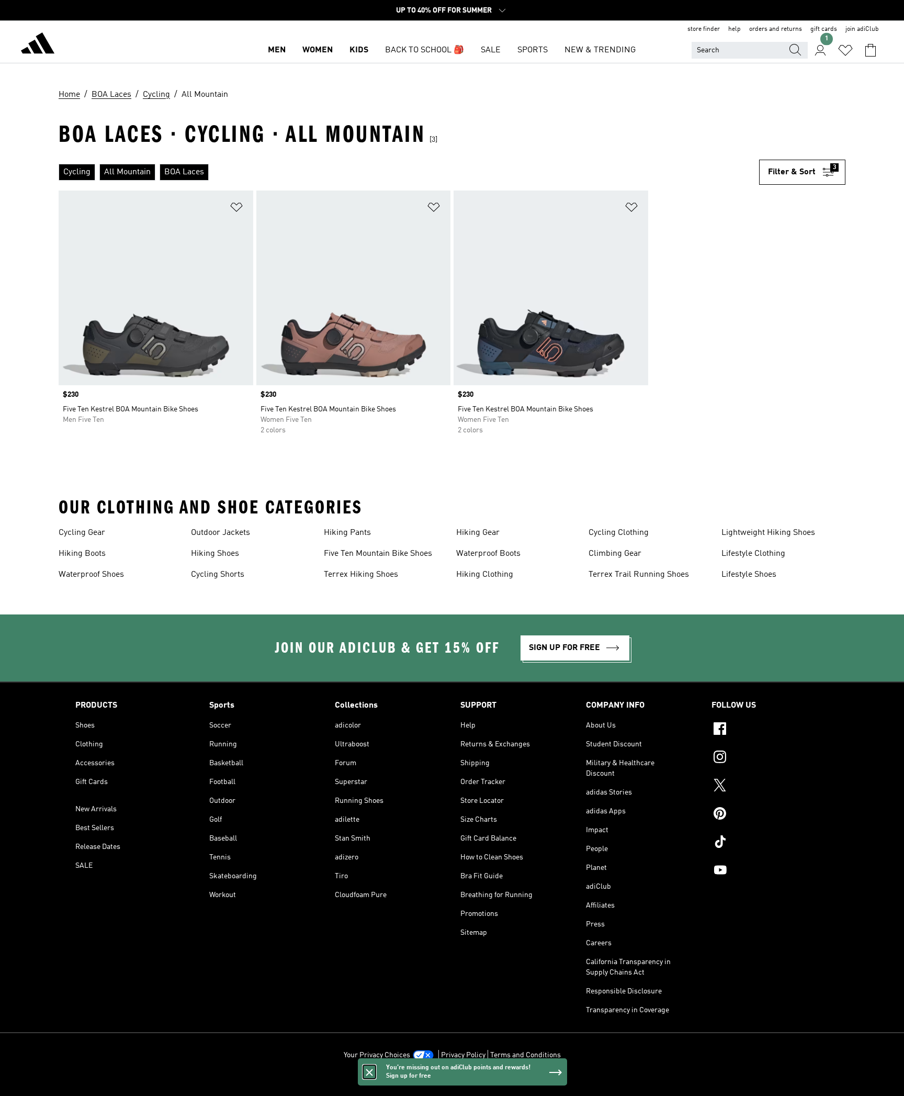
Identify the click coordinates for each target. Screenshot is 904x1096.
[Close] (369, 1072)
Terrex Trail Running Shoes (639, 575)
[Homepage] (37, 45)
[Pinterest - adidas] (770, 815)
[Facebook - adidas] (770, 730)
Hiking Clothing (484, 575)
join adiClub (862, 29)
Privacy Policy (463, 1055)
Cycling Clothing (619, 533)
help (734, 29)
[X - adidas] (770, 787)
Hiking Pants (347, 533)
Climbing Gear (615, 554)
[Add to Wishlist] (236, 209)
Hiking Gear (478, 533)
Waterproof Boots (488, 554)
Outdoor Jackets (220, 533)
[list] (409, 172)
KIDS (358, 50)
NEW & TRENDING (600, 50)
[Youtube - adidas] (770, 871)
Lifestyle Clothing (753, 554)
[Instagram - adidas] (770, 758)
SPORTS (532, 50)
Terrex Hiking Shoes (361, 575)
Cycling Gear (82, 533)
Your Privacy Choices (377, 1055)
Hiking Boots (82, 554)
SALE (491, 50)
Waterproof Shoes (91, 575)
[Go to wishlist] (845, 50)
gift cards (823, 29)
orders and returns (775, 29)
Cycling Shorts (217, 575)
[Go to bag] (870, 50)
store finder (703, 29)
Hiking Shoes (215, 554)
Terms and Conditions (525, 1055)
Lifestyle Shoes (748, 575)
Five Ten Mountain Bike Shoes (378, 554)
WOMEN (317, 50)
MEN (277, 50)
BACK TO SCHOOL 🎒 (424, 50)
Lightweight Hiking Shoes (768, 533)
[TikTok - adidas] (770, 843)
